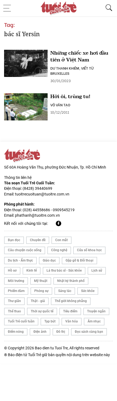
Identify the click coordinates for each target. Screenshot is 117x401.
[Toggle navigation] (8, 8)
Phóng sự (41, 291)
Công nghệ (59, 250)
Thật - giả (38, 301)
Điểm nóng (16, 332)
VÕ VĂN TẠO (60, 104)
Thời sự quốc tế (42, 311)
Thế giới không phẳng (71, 301)
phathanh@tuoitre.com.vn (37, 215)
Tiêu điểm (70, 311)
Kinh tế (31, 270)
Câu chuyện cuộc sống (24, 250)
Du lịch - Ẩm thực (20, 260)
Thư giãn (14, 301)
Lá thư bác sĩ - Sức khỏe (64, 270)
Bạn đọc (14, 240)
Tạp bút (50, 321)
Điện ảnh (40, 332)
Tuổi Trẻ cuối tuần (21, 321)
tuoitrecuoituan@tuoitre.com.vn (42, 194)
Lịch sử (96, 270)
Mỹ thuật (40, 281)
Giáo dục (49, 260)
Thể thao (14, 311)
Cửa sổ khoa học (89, 250)
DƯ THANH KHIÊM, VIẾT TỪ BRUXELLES (72, 71)
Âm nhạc (94, 321)
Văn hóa (71, 321)
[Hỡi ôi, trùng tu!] (26, 106)
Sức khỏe (87, 291)
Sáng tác (64, 291)
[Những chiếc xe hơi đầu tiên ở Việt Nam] (26, 63)
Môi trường (16, 281)
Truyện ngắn (96, 311)
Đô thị (60, 332)
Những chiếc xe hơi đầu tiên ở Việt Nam (79, 56)
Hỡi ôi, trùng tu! (70, 96)
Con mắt (61, 240)
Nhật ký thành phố (71, 281)
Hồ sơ (12, 270)
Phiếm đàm (16, 291)
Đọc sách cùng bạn (89, 332)
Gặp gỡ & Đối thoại (79, 260)
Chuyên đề (37, 240)
